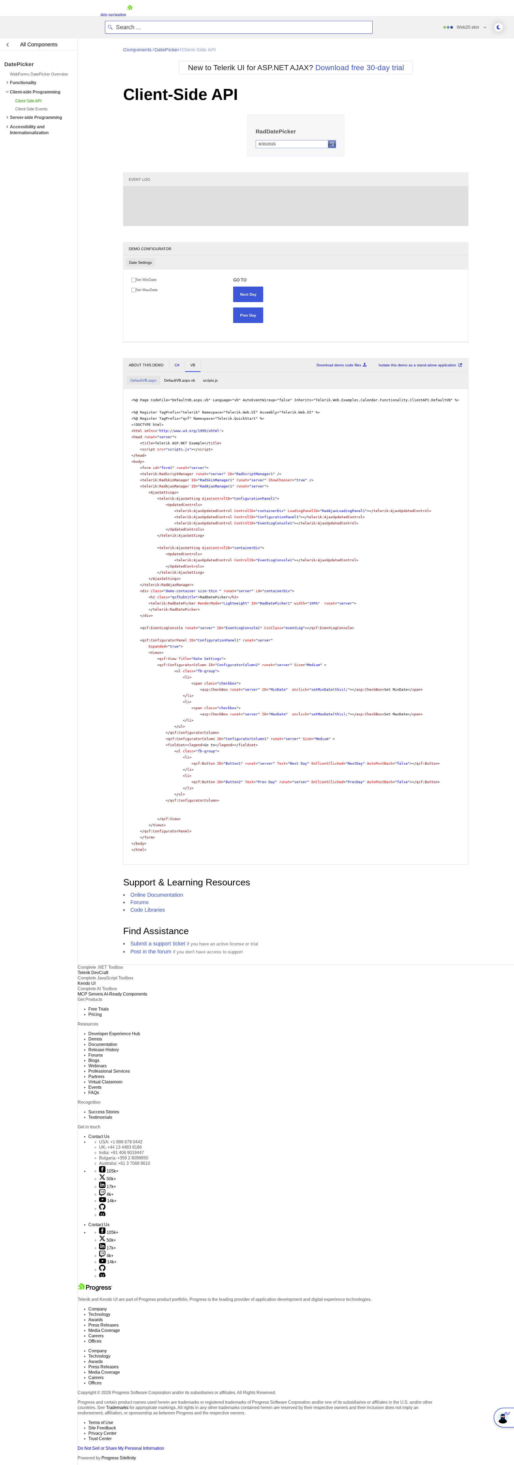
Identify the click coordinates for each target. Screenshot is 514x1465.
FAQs (93, 1092)
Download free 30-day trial (359, 67)
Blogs (93, 1060)
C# (177, 365)
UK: (120, 1147)
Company (97, 1309)
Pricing (95, 1014)
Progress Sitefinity (118, 1458)
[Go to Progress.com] (95, 1289)
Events (94, 1087)
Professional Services (109, 1071)
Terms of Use (100, 1422)
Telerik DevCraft (93, 972)
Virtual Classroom (105, 1082)
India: (121, 1152)
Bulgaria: (123, 1158)
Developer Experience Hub (114, 1033)
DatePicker (166, 49)
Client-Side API (199, 49)
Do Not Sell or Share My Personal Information (121, 1448)
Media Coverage (104, 1330)
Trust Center (100, 1438)
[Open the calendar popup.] (332, 144)
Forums (139, 902)
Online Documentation (156, 895)
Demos (95, 1039)
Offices (94, 1341)
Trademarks (117, 1407)
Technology (99, 1314)
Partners (96, 1076)
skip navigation (113, 14)
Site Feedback (102, 1428)
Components (137, 49)
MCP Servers (90, 994)
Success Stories (103, 1112)
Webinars (97, 1066)
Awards (95, 1319)
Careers (96, 1335)
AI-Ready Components (125, 994)
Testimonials (100, 1117)
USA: (120, 1142)
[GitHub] (102, 1208)
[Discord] (102, 1215)
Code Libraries (147, 910)
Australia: (124, 1163)
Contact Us (98, 1136)
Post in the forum (150, 952)
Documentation (102, 1044)
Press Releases (103, 1325)
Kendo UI (87, 983)
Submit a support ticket (157, 943)
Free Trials (98, 1009)
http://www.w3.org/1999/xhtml (189, 431)
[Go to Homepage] (129, 14)
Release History (103, 1049)
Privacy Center (102, 1433)
